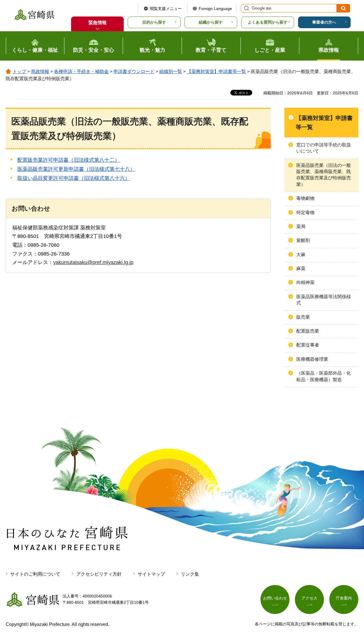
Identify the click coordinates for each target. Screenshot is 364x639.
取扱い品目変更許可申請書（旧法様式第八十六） (73, 178)
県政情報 (40, 71)
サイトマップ (151, 574)
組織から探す (211, 22)
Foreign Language (215, 8)
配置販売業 (307, 331)
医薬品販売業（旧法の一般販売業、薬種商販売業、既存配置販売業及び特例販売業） (323, 175)
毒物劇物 (305, 198)
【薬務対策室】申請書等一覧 (216, 71)
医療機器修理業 (312, 359)
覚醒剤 (303, 240)
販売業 (303, 317)
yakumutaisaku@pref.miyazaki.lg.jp (93, 262)
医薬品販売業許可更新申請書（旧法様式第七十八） (76, 169)
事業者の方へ (324, 22)
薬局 (300, 226)
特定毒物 (305, 212)
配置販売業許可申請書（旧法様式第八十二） (68, 160)
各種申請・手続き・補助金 (81, 71)
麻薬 (300, 268)
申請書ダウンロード (133, 71)
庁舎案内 (344, 598)
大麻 (300, 254)
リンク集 (190, 574)
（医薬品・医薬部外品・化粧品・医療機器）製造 (323, 376)
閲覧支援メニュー (166, 8)
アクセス (309, 598)
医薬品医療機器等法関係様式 (323, 299)
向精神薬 (305, 282)
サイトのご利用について (35, 574)
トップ (19, 71)
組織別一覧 (170, 71)
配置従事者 (307, 345)
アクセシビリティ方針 (99, 574)
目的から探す (154, 22)
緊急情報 (97, 22)
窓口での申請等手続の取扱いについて (323, 147)
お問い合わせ (275, 598)
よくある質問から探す (268, 22)
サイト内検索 (245, 8)
